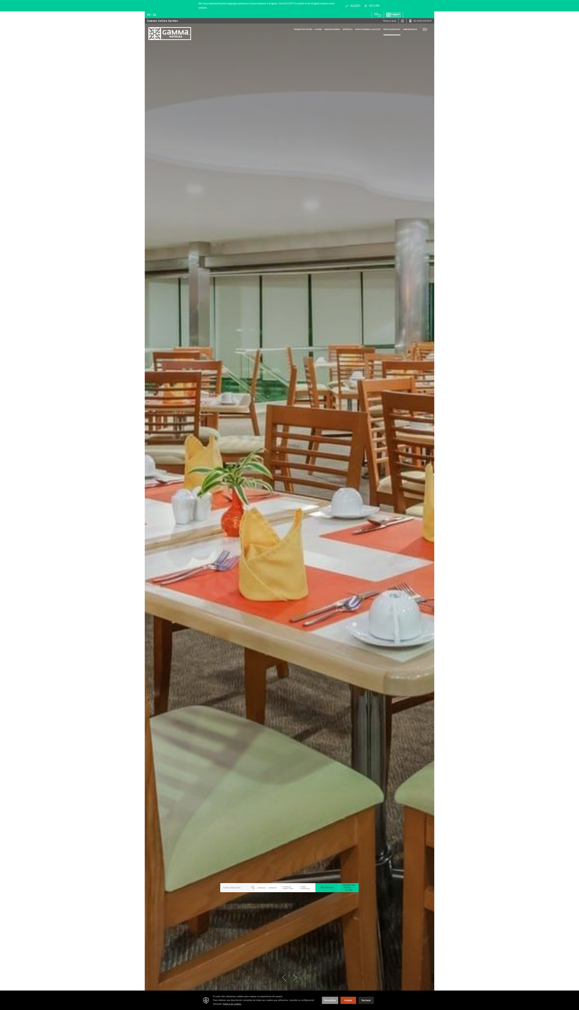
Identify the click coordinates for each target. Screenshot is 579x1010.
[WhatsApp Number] (403, 21)
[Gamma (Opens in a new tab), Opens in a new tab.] (378, 14)
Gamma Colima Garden (162, 20)
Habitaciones (332, 29)
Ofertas (347, 29)
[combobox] (238, 887)
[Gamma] (393, 14)
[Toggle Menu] (424, 29)
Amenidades (410, 29)
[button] (284, 977)
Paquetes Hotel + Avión (308, 29)
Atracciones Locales (368, 29)
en (154, 14)
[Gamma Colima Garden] (169, 33)
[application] (289, 1000)
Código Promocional (305, 888)
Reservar (327, 887)
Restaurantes (391, 29)
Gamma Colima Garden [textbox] (231, 888)
